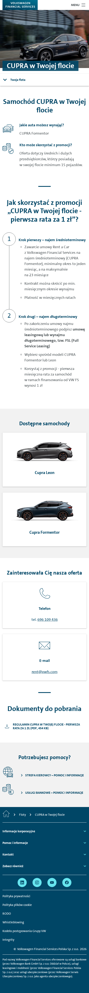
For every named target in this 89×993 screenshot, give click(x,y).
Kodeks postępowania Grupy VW (24, 931)
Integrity (8, 940)
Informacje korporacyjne (18, 831)
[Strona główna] (6, 814)
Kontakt (8, 854)
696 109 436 (47, 619)
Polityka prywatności (16, 896)
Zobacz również (12, 866)
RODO (6, 914)
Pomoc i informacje (15, 843)
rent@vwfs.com (45, 671)
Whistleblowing (13, 922)
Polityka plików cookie (17, 905)
